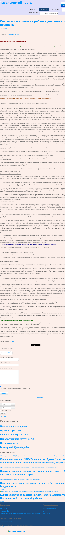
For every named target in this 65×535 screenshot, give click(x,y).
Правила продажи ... (11, 430)
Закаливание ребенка (13, 34)
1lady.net (11, 341)
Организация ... (9, 443)
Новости (45, 510)
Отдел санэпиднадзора (49, 508)
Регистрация (3, 416)
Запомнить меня (6, 410)
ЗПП (44, 511)
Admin (5, 28)
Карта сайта (3, 508)
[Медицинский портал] (17, 2)
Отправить (4, 393)
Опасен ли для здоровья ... (15, 426)
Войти (3, 413)
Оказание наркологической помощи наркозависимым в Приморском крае (20, 513)
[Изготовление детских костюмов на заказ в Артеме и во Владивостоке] (20, 479)
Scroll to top (3, 526)
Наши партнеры (4, 510)
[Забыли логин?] (13, 404)
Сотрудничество (4, 511)
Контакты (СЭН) (47, 513)
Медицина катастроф (6, 521)
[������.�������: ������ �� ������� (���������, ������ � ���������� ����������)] (16, 531)
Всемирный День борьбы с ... (16, 447)
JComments (40, 397)
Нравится (40, 345)
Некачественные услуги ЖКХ (17, 438)
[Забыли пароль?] (13, 407)
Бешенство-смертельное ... (15, 434)
